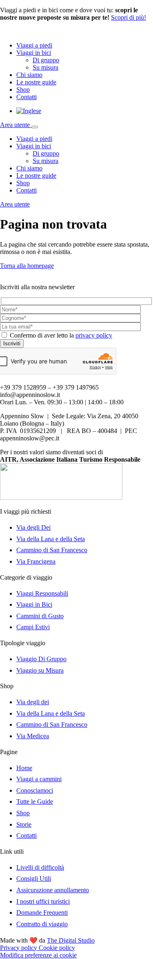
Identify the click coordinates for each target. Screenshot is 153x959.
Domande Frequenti (42, 912)
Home (24, 767)
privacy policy (93, 335)
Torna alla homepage (27, 265)
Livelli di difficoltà (40, 867)
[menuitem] (28, 110)
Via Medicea (32, 735)
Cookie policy (57, 947)
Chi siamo (29, 74)
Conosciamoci (34, 790)
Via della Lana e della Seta (50, 538)
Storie (23, 824)
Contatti (26, 96)
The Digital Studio (71, 940)
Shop (23, 89)
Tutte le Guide (34, 801)
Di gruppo (46, 60)
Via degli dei (32, 701)
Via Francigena (35, 561)
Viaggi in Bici (34, 604)
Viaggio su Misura (40, 670)
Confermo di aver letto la (61, 335)
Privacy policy (19, 947)
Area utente (15, 124)
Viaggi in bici (33, 52)
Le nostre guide (36, 82)
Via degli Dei (33, 527)
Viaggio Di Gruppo (41, 658)
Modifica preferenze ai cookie (38, 955)
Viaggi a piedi (34, 45)
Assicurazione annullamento (52, 889)
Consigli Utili (33, 878)
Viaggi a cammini (39, 778)
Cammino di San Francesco (51, 549)
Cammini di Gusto (40, 615)
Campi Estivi (33, 626)
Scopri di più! (128, 17)
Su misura (45, 67)
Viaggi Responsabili (42, 593)
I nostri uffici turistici (43, 901)
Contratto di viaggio (42, 923)
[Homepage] (36, 31)
